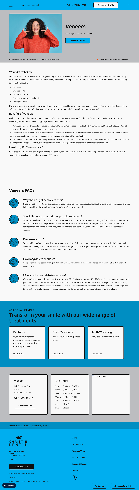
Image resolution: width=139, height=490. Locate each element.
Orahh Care (45, 481)
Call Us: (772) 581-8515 (76, 5)
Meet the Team (78, 451)
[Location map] (111, 394)
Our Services (78, 444)
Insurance (76, 470)
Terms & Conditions (27, 481)
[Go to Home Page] (30, 5)
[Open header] (11, 5)
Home (74, 438)
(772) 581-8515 (54, 60)
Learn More (18, 353)
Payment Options (79, 464)
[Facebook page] (74, 477)
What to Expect (78, 457)
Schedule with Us (106, 5)
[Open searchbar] (128, 5)
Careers (37, 481)
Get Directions (25, 405)
